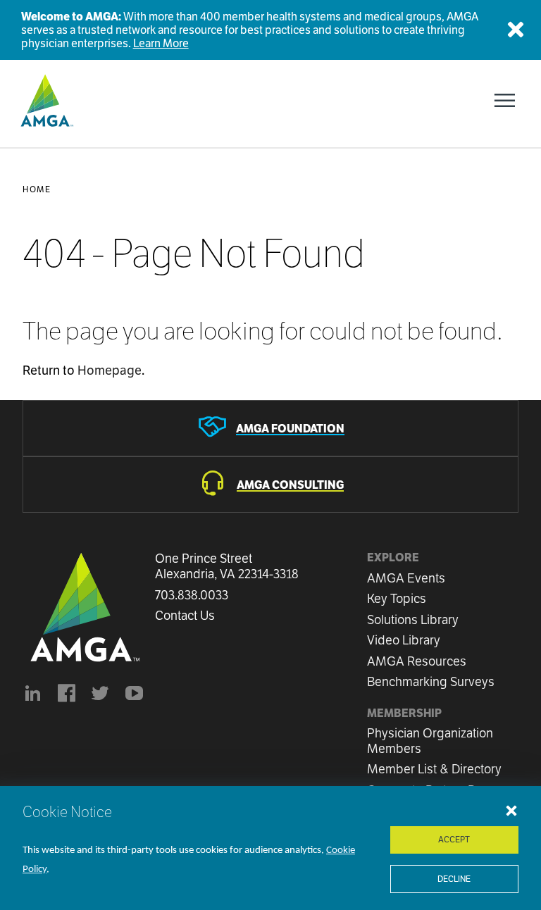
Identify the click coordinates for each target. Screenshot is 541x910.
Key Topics (396, 598)
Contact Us (185, 615)
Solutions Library (413, 619)
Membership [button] (404, 713)
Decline (454, 878)
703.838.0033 (191, 595)
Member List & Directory (434, 769)
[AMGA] (45, 101)
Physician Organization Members (430, 740)
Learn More (161, 43)
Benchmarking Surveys (431, 681)
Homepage (109, 370)
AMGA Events (406, 578)
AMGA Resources (416, 661)
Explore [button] (393, 557)
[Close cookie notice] (511, 810)
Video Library (403, 640)
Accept (454, 839)
